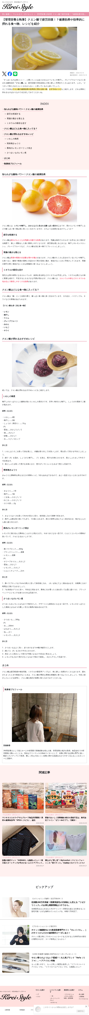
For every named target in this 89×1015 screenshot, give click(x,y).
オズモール (54, 1002)
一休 (52, 996)
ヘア (37, 994)
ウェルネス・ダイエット (23, 14)
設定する (80, 1011)
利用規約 (22, 1010)
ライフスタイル (83, 999)
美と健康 (6, 14)
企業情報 (7, 1010)
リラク (38, 996)
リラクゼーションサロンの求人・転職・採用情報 (69, 996)
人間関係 (81, 996)
